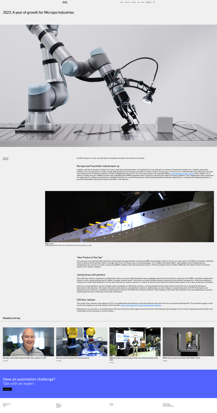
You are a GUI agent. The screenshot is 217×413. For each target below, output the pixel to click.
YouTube (111, 405)
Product (121, 2)
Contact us (5, 405)
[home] (65, 2)
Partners (58, 407)
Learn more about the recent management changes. (141, 305)
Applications (127, 2)
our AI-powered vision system (182, 173)
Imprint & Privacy (166, 403)
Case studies (133, 2)
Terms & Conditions (167, 405)
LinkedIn (111, 403)
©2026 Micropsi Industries (168, 406)
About (138, 2)
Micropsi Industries (7, 403)
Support (142, 2)
